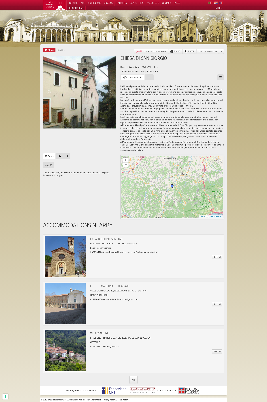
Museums (108, 3)
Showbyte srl (96, 400)
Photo (50, 50)
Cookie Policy (122, 400)
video (62, 50)
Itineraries (121, 3)
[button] (172, 186)
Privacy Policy (109, 400)
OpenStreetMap (215, 216)
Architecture (94, 3)
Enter (218, 8)
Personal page (76, 8)
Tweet (190, 51)
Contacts (167, 3)
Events (133, 3)
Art (83, 3)
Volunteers (153, 3)
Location (73, 3)
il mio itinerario (207, 51)
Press (177, 3)
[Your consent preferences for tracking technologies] (5, 397)
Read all (217, 257)
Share (176, 51)
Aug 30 (48, 165)
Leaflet (203, 216)
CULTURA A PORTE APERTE (154, 51)
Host (142, 3)
